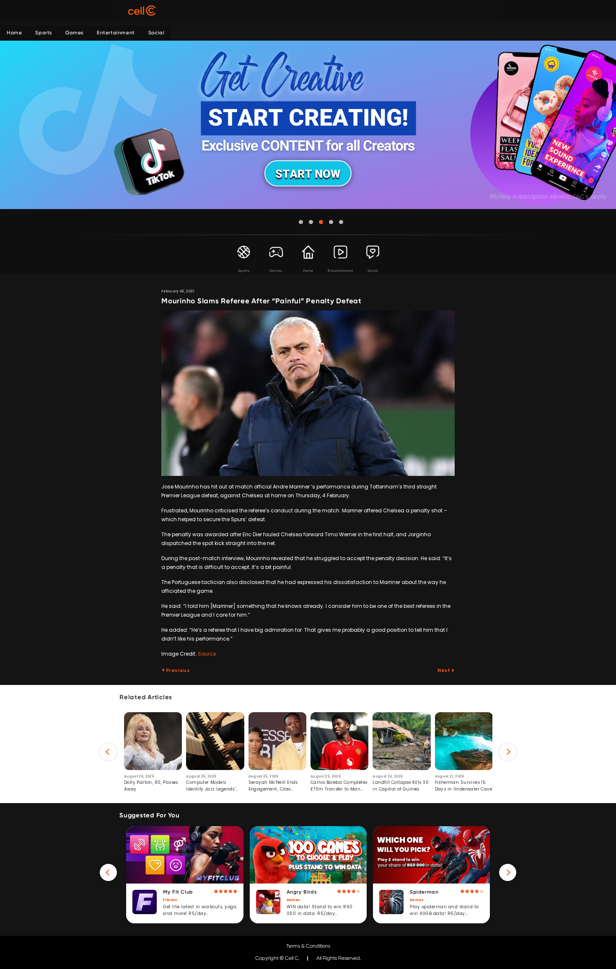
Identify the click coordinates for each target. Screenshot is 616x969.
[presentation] (108, 751)
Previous (177, 670)
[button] (301, 222)
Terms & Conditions (308, 945)
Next (444, 670)
